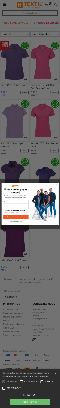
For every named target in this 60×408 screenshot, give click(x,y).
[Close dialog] (56, 184)
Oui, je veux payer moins (16, 217)
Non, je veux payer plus (16, 221)
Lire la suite (43, 376)
